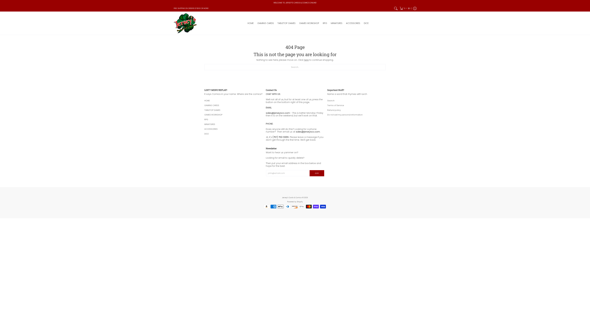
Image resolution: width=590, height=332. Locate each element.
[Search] (395, 8)
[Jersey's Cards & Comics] (185, 23)
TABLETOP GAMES (212, 110)
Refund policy (334, 110)
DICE (206, 133)
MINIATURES (209, 124)
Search (330, 100)
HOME (207, 100)
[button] (405, 8)
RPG (206, 119)
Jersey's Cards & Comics (292, 197)
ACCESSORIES (211, 129)
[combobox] (295, 67)
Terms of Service (335, 105)
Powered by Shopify (295, 202)
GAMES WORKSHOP (213, 114)
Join (317, 173)
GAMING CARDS (211, 105)
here (306, 59)
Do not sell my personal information (345, 114)
